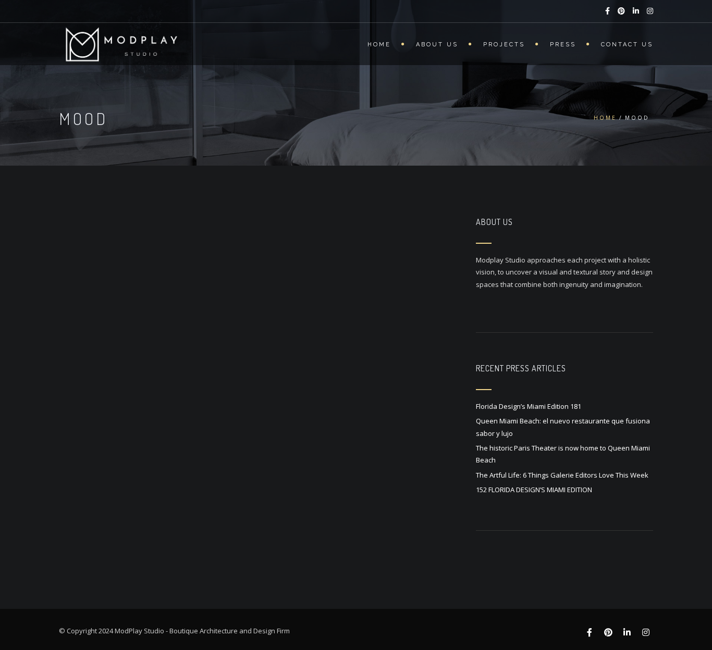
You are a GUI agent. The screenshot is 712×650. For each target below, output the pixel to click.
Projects (504, 44)
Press (563, 44)
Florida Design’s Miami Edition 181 (528, 406)
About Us (437, 44)
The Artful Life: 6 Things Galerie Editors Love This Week (562, 475)
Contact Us (627, 44)
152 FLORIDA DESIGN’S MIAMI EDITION (534, 489)
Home (379, 44)
